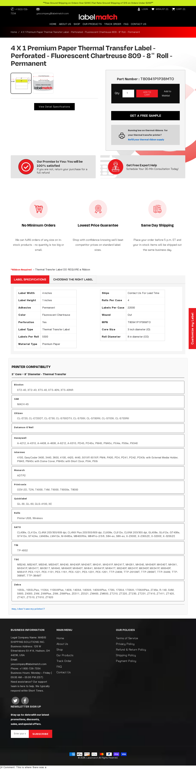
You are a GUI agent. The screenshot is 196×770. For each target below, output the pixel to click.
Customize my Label (192, 328)
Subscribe (40, 733)
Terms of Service (127, 638)
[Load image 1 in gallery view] (21, 83)
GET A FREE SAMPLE (145, 115)
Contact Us (64, 672)
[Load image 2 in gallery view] (43, 83)
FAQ (59, 666)
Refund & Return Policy (131, 649)
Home (14, 31)
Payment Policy (126, 661)
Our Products (65, 655)
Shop (60, 649)
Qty (117, 93)
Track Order (64, 661)
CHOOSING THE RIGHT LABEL (73, 279)
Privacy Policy (125, 644)
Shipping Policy (126, 655)
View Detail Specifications (54, 106)
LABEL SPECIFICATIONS (30, 279)
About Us (62, 644)
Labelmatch (92, 757)
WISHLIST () (162, 9)
